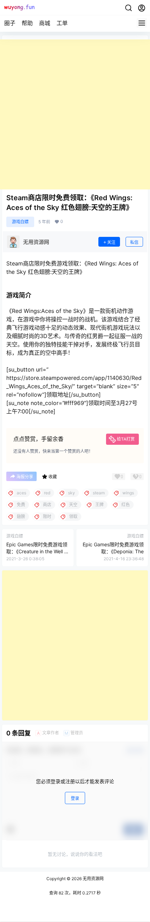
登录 (75, 798)
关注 (111, 242)
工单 (62, 23)
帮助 (27, 23)
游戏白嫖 (20, 221)
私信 (134, 242)
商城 (44, 23)
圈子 (9, 23)
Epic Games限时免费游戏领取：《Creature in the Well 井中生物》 (37, 551)
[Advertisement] (75, 114)
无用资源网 (93, 878)
